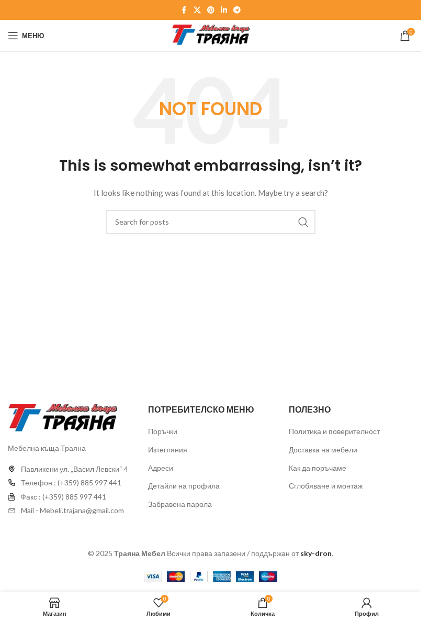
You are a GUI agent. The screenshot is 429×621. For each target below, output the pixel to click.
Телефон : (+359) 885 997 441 (71, 482)
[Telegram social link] (237, 10)
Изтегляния (167, 449)
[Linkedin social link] (224, 10)
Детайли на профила (184, 485)
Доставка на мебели (323, 449)
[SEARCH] (303, 222)
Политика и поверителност (334, 431)
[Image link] (62, 417)
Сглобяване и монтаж (326, 485)
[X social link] (197, 10)
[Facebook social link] (184, 10)
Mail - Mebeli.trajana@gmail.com (72, 510)
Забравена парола (180, 504)
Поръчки (162, 431)
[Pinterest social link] (211, 10)
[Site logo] (211, 34)
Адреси (160, 467)
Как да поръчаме (317, 467)
